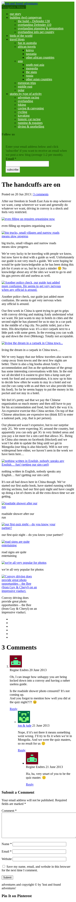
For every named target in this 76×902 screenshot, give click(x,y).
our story (15, 14)
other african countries (40, 57)
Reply (13, 709)
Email (11, 158)
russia (29, 75)
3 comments (40, 194)
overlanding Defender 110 (34, 24)
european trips (27, 83)
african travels (27, 46)
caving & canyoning (31, 108)
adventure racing (28, 97)
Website (7, 859)
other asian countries (39, 79)
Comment (9, 810)
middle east (25, 86)
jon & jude (24, 725)
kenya (30, 50)
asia (20, 61)
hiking (22, 104)
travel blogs (17, 39)
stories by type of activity (26, 93)
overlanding (25, 101)
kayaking (24, 115)
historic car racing (29, 119)
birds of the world (21, 35)
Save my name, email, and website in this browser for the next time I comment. (36, 868)
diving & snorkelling (31, 126)
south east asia (35, 64)
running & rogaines (30, 123)
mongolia (32, 68)
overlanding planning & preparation (40, 28)
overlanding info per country (36, 32)
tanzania (31, 54)
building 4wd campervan (26, 17)
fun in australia (27, 43)
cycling (22, 112)
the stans (31, 72)
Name (7, 844)
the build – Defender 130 (34, 21)
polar (21, 90)
